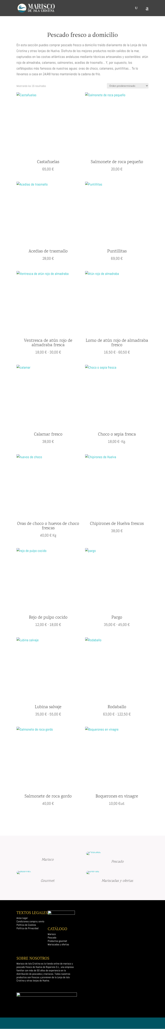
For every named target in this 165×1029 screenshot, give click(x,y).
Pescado (52, 937)
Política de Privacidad (27, 928)
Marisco (52, 934)
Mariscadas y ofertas (58, 944)
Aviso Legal (22, 918)
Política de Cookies (26, 925)
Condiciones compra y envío (30, 921)
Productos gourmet (58, 941)
